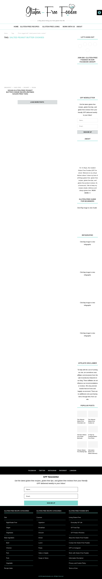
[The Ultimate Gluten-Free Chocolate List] (82, 414)
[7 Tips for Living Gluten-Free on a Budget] (87, 287)
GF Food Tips (75, 527)
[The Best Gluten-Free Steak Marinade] (82, 429)
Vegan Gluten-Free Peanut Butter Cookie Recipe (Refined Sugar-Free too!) (20, 92)
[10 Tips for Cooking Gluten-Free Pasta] (93, 429)
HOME (16, 26)
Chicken (9, 548)
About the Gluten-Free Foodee (78, 538)
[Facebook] (80, 46)
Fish (7, 553)
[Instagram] (90, 46)
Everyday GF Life (76, 522)
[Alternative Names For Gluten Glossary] (93, 444)
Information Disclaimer (76, 558)
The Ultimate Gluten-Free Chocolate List (81, 421)
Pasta (40, 548)
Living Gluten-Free (75, 517)
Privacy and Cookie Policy (77, 563)
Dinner (40, 538)
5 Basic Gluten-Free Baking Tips (82, 451)
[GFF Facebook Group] (87, 80)
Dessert (26, 87)
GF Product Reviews (77, 532)
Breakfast (7, 87)
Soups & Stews (43, 558)
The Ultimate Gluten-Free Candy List (91, 421)
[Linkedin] (87, 52)
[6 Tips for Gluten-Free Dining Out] (87, 348)
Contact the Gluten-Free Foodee (79, 543)
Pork (7, 558)
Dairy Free (17, 87)
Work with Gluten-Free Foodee (79, 553)
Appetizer (41, 522)
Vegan (34, 87)
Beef (7, 543)
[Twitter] (85, 46)
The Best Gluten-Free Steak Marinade (82, 436)
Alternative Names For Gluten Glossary (92, 451)
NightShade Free (11, 522)
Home (6, 33)
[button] (99, 12)
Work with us (69, 26)
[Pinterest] (95, 46)
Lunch (40, 543)
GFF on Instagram (75, 548)
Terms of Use (73, 568)
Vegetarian (9, 532)
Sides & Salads (43, 553)
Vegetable (9, 563)
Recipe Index (8, 568)
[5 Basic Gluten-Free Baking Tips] (82, 444)
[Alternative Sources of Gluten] (87, 256)
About (79, 26)
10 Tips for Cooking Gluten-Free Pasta (92, 436)
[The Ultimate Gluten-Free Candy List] (93, 414)
